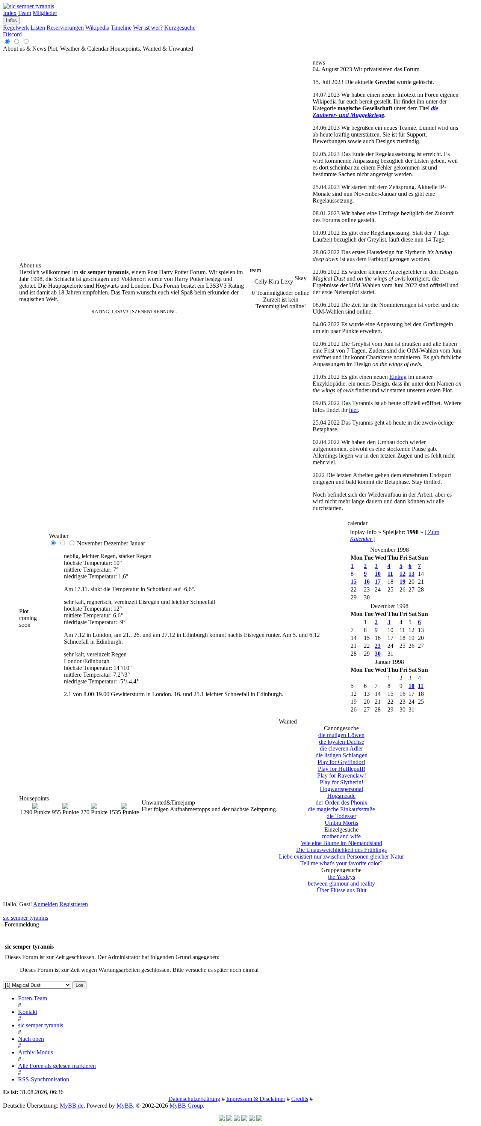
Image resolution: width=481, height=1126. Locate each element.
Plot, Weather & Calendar (79, 48)
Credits (299, 1099)
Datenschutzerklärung (194, 1099)
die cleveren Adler (341, 748)
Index (10, 13)
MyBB (124, 1105)
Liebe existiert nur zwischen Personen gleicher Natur (341, 856)
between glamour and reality (341, 883)
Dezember (116, 543)
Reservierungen (65, 27)
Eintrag (398, 377)
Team (24, 13)
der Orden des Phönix (342, 802)
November (89, 543)
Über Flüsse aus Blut (341, 890)
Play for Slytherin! (341, 782)
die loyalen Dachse (341, 742)
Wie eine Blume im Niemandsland (341, 843)
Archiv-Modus (35, 1052)
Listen (37, 27)
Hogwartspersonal (341, 789)
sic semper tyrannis (25, 917)
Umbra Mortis (341, 823)
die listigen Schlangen (342, 755)
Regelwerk (16, 27)
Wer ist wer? (148, 27)
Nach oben (31, 1039)
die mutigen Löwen (341, 735)
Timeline (121, 27)
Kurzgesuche (179, 27)
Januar (137, 543)
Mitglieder (45, 13)
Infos (11, 20)
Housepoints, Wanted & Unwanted (151, 48)
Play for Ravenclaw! (341, 775)
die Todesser (341, 816)
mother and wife (341, 836)
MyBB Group (186, 1105)
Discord (12, 34)
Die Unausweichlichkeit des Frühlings (341, 850)
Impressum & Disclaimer (255, 1099)
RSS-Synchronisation (43, 1079)
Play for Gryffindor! (341, 762)
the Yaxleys (341, 877)
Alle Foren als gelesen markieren (57, 1066)
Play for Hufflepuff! (341, 769)
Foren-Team (32, 998)
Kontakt (27, 1012)
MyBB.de (71, 1105)
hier (353, 410)
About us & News (24, 48)
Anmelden (45, 904)
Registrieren (73, 904)
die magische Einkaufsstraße (341, 809)
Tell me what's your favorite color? (341, 863)
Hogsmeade (341, 796)
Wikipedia (97, 27)
